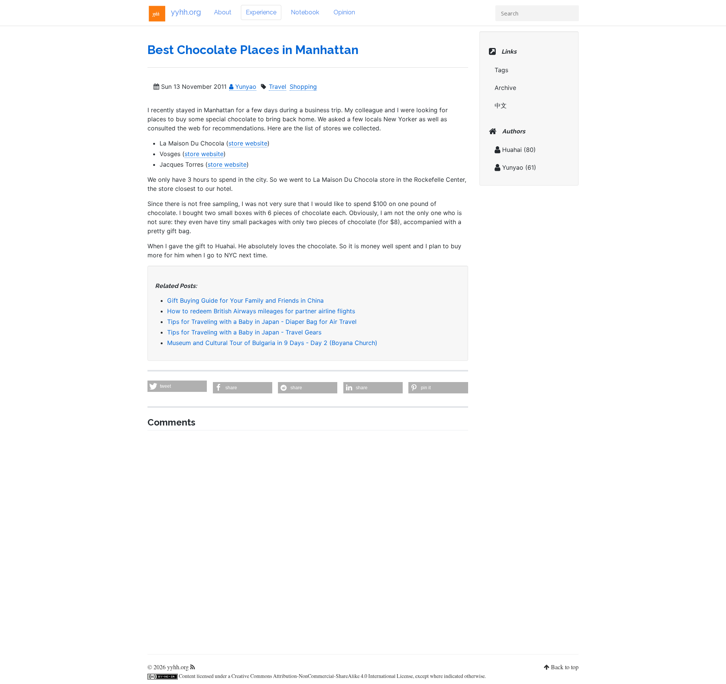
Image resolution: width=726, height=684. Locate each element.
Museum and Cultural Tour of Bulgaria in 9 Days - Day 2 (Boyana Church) (272, 343)
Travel (277, 86)
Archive (505, 87)
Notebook (305, 12)
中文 (501, 105)
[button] (177, 386)
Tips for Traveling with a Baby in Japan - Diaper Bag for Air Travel (262, 321)
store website (247, 143)
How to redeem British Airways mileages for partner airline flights (261, 311)
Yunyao (244, 86)
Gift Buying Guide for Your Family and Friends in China (245, 300)
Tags (501, 70)
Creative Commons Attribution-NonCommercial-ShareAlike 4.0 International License (322, 675)
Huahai (512, 149)
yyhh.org (186, 12)
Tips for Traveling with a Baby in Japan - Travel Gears (244, 332)
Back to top (565, 667)
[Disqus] (307, 540)
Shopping (303, 86)
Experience (261, 12)
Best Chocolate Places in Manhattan (252, 50)
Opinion (344, 12)
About (222, 12)
